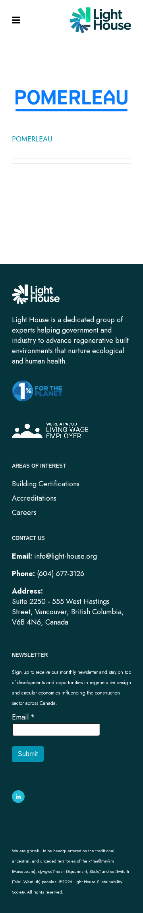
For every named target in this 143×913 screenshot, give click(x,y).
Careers (24, 512)
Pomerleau (32, 139)
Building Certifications (45, 484)
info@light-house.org (65, 556)
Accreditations (34, 498)
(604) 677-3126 (60, 574)
